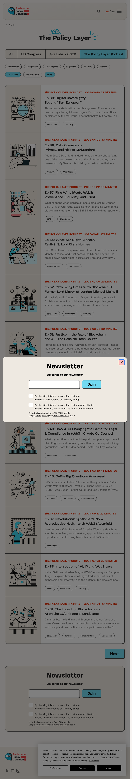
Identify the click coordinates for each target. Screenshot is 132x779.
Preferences (55, 768)
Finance (103, 66)
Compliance (32, 66)
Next (114, 653)
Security (88, 66)
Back (12, 25)
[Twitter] (7, 771)
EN (107, 11)
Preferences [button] (94, 761)
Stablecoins (13, 66)
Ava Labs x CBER (62, 54)
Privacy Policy (42, 724)
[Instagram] (18, 771)
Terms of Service (61, 724)
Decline (82, 768)
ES (113, 11)
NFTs (49, 74)
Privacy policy (71, 708)
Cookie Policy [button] (107, 757)
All (11, 54)
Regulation (71, 66)
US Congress (31, 54)
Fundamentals (32, 74)
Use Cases (13, 74)
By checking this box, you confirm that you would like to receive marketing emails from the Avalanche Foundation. (64, 716)
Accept (109, 768)
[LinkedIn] (12, 771)
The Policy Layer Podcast (103, 54)
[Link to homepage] (18, 11)
